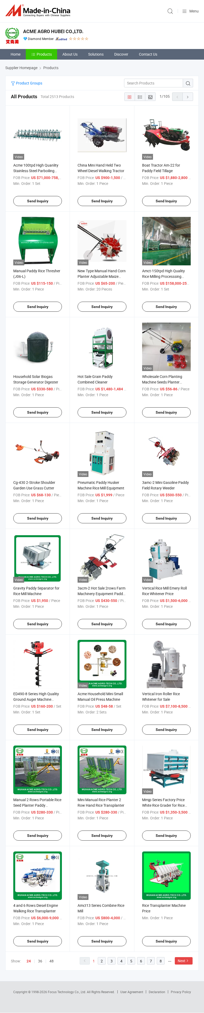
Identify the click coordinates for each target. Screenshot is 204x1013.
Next (181, 960)
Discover (121, 54)
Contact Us (148, 54)
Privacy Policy (181, 992)
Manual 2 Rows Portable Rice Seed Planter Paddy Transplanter (37, 805)
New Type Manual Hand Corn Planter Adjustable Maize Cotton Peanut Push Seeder (102, 276)
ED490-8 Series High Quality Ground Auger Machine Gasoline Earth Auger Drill (36, 699)
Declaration (157, 992)
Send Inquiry (37, 201)
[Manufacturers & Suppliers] (38, 10)
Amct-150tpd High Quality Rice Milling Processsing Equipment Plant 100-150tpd (166, 276)
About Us (70, 54)
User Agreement (131, 992)
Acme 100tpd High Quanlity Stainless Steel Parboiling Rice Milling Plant (35, 171)
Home (15, 54)
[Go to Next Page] (188, 97)
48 (51, 960)
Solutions (96, 54)
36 (40, 960)
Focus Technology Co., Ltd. (67, 992)
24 (29, 961)
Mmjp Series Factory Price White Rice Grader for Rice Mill (163, 805)
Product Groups (28, 83)
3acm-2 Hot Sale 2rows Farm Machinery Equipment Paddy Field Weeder (101, 594)
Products (44, 54)
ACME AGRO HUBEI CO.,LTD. (53, 31)
